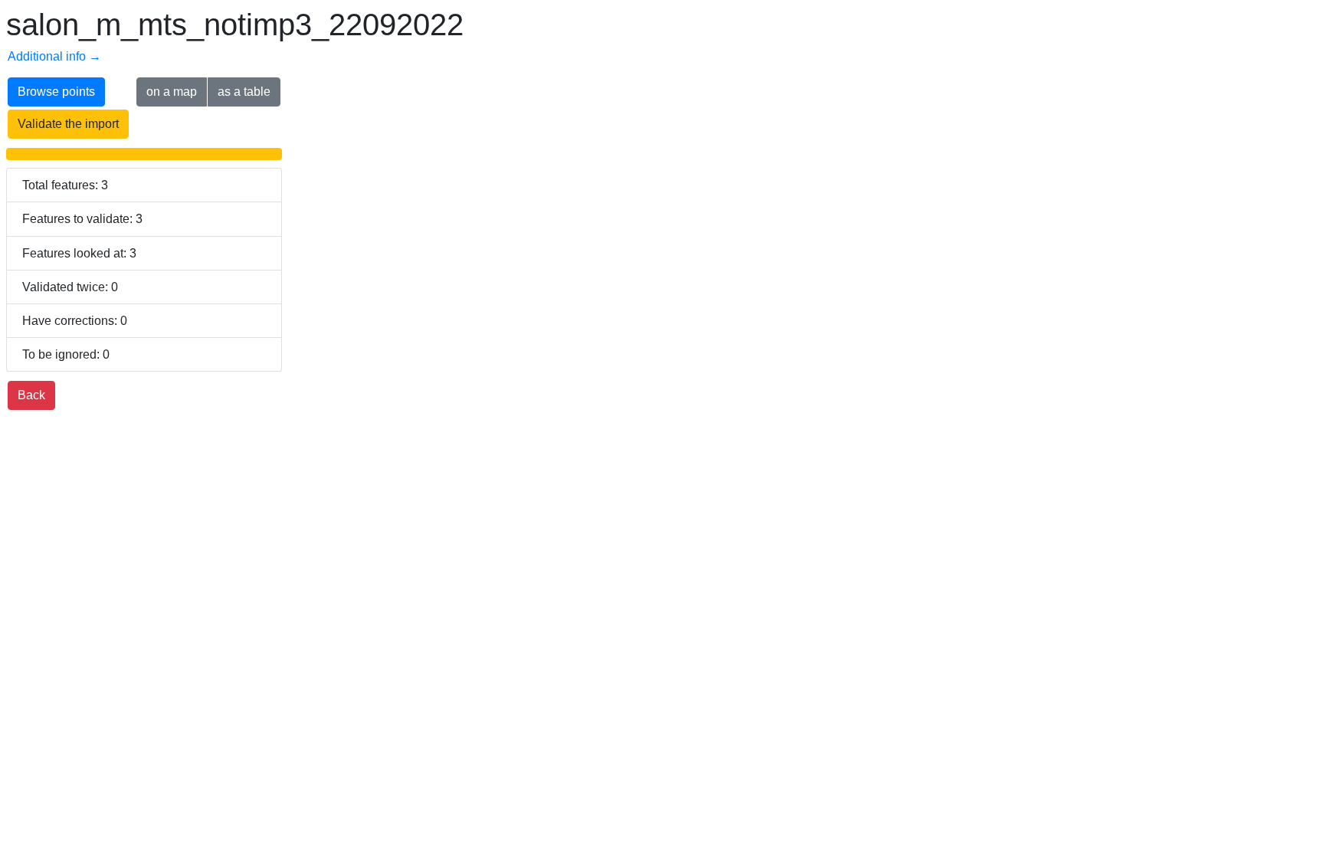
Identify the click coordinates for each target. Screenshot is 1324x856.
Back (31, 395)
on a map (171, 91)
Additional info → (54, 56)
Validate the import (68, 123)
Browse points (56, 91)
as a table (244, 91)
